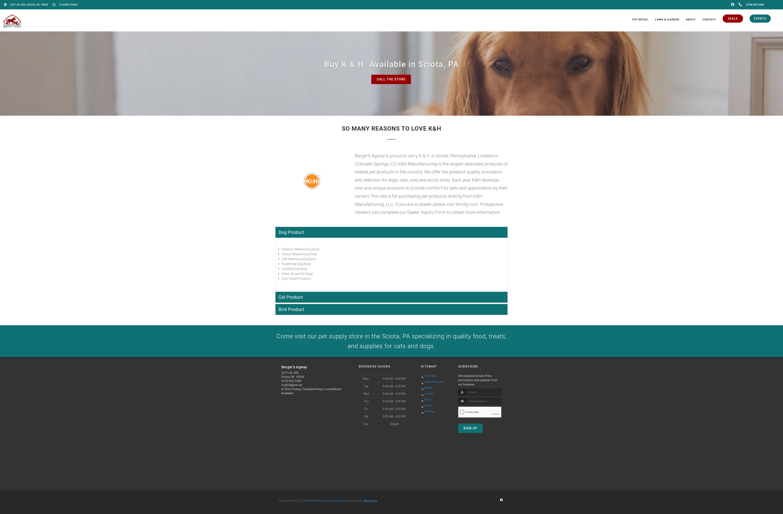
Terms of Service (335, 500)
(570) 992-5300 (291, 381)
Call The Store (391, 79)
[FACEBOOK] (733, 4)
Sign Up (470, 428)
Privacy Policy (313, 500)
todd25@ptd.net (291, 385)
